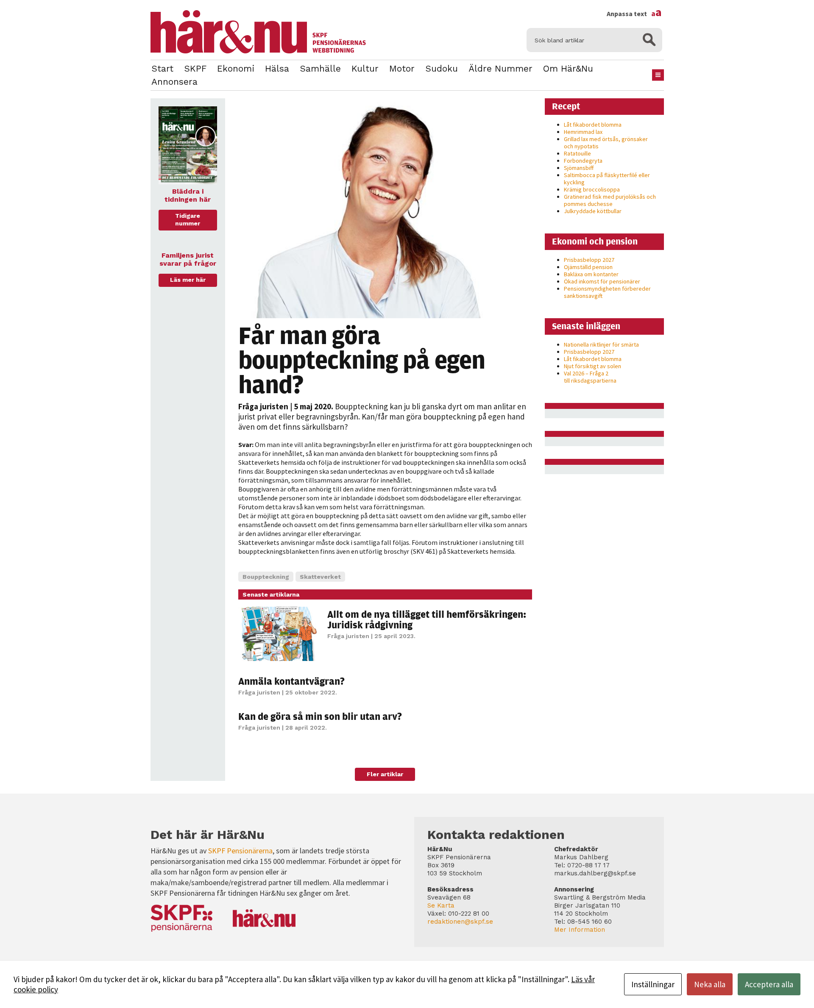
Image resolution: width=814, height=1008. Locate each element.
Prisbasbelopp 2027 (589, 260)
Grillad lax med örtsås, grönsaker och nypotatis (606, 142)
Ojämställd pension (588, 267)
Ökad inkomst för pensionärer (602, 281)
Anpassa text (634, 13)
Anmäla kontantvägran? (291, 681)
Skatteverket (320, 576)
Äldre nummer (500, 68)
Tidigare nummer (187, 219)
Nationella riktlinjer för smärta (601, 344)
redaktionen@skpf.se (460, 921)
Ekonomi (235, 68)
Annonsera (174, 81)
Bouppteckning (266, 576)
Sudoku (441, 68)
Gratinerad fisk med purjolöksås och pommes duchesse (610, 200)
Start (162, 68)
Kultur (365, 68)
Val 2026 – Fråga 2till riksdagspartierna (590, 376)
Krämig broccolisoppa (592, 189)
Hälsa (277, 68)
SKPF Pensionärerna (240, 850)
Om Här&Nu (568, 68)
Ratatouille (577, 153)
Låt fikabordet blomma (593, 124)
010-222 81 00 (468, 913)
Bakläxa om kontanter (591, 274)
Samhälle (320, 68)
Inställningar (653, 984)
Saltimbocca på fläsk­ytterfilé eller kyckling (607, 178)
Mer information (579, 929)
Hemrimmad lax (583, 132)
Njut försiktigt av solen (592, 366)
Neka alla (709, 984)
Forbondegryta (583, 160)
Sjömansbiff (579, 168)
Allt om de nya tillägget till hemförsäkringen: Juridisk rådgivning (426, 619)
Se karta (440, 905)
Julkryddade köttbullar (593, 211)
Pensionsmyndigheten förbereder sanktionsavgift (607, 292)
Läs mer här (188, 279)
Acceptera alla (769, 984)
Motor (402, 68)
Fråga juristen (263, 406)
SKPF (195, 68)
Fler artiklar (385, 774)
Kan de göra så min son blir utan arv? (320, 716)
